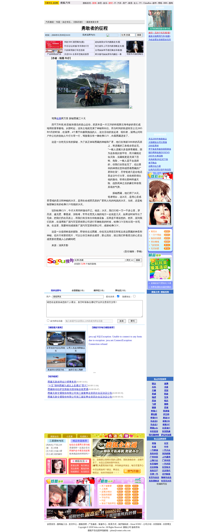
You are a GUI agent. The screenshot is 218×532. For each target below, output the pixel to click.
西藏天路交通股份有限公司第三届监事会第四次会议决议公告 (80, 397)
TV (140, 3)
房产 (125, 3)
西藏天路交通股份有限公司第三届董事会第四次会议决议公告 (80, 393)
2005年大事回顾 (156, 156)
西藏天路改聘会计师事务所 (62, 382)
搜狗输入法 (62, 524)
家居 (130, 3)
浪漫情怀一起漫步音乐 (79, 448)
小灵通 (69, 436)
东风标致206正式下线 (158, 159)
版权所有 (136, 527)
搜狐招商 (165, 292)
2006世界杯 (154, 145)
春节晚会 (153, 163)
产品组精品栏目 (54, 54)
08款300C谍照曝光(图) (74, 42)
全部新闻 (157, 524)
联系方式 (112, 524)
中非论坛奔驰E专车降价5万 (76, 46)
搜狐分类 (155, 292)
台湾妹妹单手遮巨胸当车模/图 (108, 50)
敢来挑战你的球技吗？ (79, 454)
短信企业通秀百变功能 (79, 444)
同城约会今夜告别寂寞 (79, 450)
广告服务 (93, 524)
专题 (58, 22)
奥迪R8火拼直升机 (56, 370)
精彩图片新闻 (55, 327)
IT (115, 3)
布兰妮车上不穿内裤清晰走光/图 (109, 46)
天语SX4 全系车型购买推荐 (76, 54)
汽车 (119, 3)
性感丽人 (84, 436)
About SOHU (136, 524)
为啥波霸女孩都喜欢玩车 (160, 39)
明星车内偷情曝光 (135, 54)
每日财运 (85, 465)
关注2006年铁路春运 (158, 139)
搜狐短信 (54, 436)
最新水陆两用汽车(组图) (159, 36)
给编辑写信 (162, 484)
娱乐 (105, 3)
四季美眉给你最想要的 (161, 287)
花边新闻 (75, 468)
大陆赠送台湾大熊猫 (158, 142)
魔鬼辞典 (85, 468)
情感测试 (75, 471)
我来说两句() (88, 35)
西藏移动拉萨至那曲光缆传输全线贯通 (68, 389)
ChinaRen (147, 3)
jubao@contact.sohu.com (120, 530)
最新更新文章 (92, 22)
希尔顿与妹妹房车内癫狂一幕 (108, 54)
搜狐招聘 (83, 524)
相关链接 (53, 376)
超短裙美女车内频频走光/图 (107, 42)
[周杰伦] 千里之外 (54, 445)
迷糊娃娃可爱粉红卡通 (161, 283)
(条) (78, 290)
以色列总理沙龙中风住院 (160, 169)
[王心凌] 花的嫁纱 (54, 454)
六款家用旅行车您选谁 (74, 50)
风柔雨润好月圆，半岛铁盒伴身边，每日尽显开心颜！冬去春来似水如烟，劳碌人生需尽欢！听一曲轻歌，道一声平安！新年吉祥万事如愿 (118, 466)
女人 (136, 3)
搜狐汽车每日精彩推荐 (103, 327)
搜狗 (171, 3)
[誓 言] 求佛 (52, 448)
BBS (165, 3)
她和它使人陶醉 (76, 370)
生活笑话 (85, 471)
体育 (100, 3)
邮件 (155, 3)
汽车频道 (50, 22)
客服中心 (102, 524)
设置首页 (51, 524)
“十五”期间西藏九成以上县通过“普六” (68, 385)
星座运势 (75, 465)
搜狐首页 (87, 3)
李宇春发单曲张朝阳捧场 (160, 149)
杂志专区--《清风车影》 (73, 22)
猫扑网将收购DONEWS (159, 152)
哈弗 (58, 118)
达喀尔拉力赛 (155, 166)
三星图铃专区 (56, 441)
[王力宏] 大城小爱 (54, 451)
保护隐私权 (123, 524)
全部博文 (167, 524)
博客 (160, 3)
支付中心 (73, 524)
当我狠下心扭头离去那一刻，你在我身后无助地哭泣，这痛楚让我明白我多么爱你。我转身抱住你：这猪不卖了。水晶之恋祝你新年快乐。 (118, 457)
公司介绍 (147, 524)
